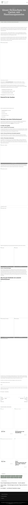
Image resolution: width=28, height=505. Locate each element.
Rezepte (8, 477)
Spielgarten (16, 477)
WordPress (14, 503)
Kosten (21, 475)
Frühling (2, 475)
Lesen (11, 433)
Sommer (12, 477)
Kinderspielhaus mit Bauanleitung (19, 432)
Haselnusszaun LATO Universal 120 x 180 (7, 89)
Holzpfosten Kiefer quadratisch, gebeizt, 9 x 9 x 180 (8, 91)
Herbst (17, 475)
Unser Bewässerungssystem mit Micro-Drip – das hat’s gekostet (20, 463)
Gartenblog (13, 8)
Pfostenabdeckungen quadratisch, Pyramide (7, 92)
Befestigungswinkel (4, 110)
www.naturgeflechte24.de (9, 81)
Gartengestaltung (7, 391)
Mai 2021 (3, 461)
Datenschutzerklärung (4, 496)
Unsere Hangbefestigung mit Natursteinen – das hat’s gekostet (13, 482)
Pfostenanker (3, 94)
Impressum (2, 498)
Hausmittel (13, 475)
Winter (20, 477)
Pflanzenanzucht (3, 477)
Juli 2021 (3, 431)
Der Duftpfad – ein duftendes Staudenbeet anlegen (10, 488)
